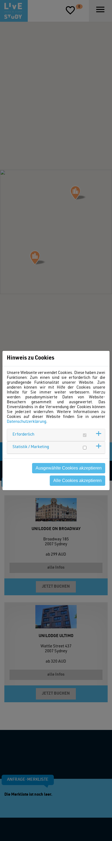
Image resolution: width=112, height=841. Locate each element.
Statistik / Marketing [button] (31, 447)
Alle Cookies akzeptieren (77, 480)
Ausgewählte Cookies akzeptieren (69, 468)
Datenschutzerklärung (26, 422)
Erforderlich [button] (23, 435)
